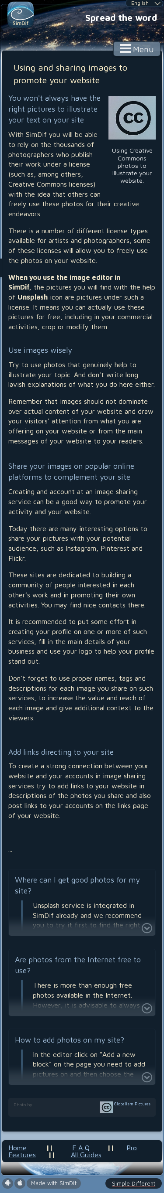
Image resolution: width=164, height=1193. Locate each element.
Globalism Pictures (132, 1103)
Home (17, 1148)
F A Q (81, 1148)
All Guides (86, 1155)
